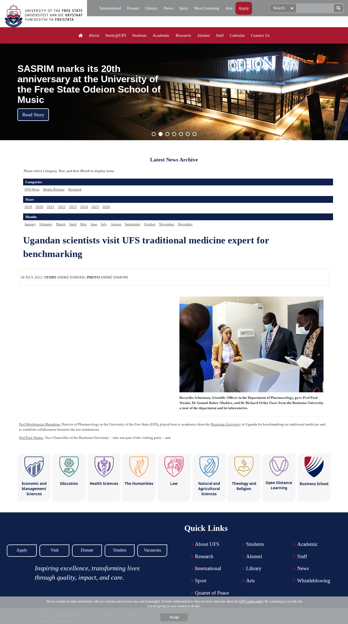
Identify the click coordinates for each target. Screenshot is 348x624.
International (110, 8)
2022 (62, 207)
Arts (228, 8)
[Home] (80, 35)
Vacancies (152, 550)
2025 (95, 207)
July (104, 224)
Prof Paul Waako (31, 438)
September (132, 224)
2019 (28, 207)
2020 (39, 207)
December (185, 224)
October (150, 224)
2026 (106, 207)
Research (183, 35)
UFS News (31, 189)
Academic (161, 35)
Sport (183, 8)
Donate (133, 8)
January (30, 224)
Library (151, 8)
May (83, 224)
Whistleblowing (313, 580)
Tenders (119, 550)
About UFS (207, 544)
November (166, 224)
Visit (54, 550)
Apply (243, 8)
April (73, 224)
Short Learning (206, 8)
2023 (73, 207)
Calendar (237, 35)
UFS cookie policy (251, 601)
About (94, 35)
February (45, 224)
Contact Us (260, 35)
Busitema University (226, 424)
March (61, 224)
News (168, 8)
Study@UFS (115, 35)
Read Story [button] (33, 114)
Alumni (203, 35)
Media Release (54, 189)
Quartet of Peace (212, 593)
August (116, 224)
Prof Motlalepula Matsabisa (39, 424)
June (94, 224)
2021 (50, 207)
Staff (220, 35)
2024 (84, 207)
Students (139, 35)
